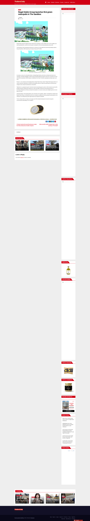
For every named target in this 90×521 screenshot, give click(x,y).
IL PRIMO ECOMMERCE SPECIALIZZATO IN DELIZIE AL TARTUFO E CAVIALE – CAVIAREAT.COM (37, 119)
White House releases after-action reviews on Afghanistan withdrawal (68, 419)
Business (57, 2)
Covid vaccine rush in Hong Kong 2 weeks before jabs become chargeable (67, 436)
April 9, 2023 (19, 500)
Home (49, 2)
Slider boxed (63, 518)
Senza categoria (19, 495)
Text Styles (73, 518)
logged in (22, 157)
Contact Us (66, 2)
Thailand (52, 2)
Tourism (62, 2)
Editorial (20, 17)
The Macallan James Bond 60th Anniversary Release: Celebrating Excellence (67, 442)
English (77, 520)
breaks (19, 9)
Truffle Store (72, 2)
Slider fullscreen (68, 518)
